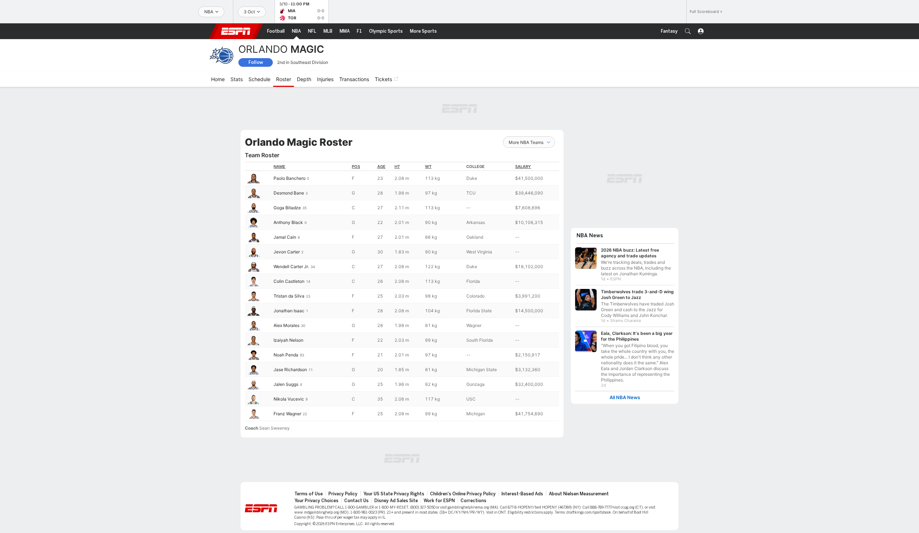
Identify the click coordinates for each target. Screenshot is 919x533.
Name (279, 166)
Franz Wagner (287, 413)
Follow (255, 62)
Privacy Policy (343, 493)
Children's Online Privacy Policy (463, 493)
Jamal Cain (285, 237)
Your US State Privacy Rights (393, 493)
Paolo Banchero (289, 178)
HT (397, 166)
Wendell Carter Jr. (291, 266)
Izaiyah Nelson (288, 340)
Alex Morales (286, 325)
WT (428, 166)
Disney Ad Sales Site (396, 500)
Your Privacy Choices (316, 500)
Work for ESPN (439, 500)
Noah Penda (286, 354)
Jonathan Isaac (289, 310)
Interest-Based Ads (522, 493)
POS (356, 166)
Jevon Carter (287, 251)
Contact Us (356, 500)
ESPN (236, 31)
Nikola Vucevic (289, 399)
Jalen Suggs (286, 384)
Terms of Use (308, 493)
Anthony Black (288, 222)
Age (381, 166)
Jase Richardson (290, 369)
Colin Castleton (289, 281)
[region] (402, 291)
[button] (688, 31)
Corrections (473, 500)
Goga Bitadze (287, 207)
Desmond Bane (289, 193)
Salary (523, 166)
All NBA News (625, 397)
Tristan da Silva (289, 296)
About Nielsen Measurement (579, 493)
